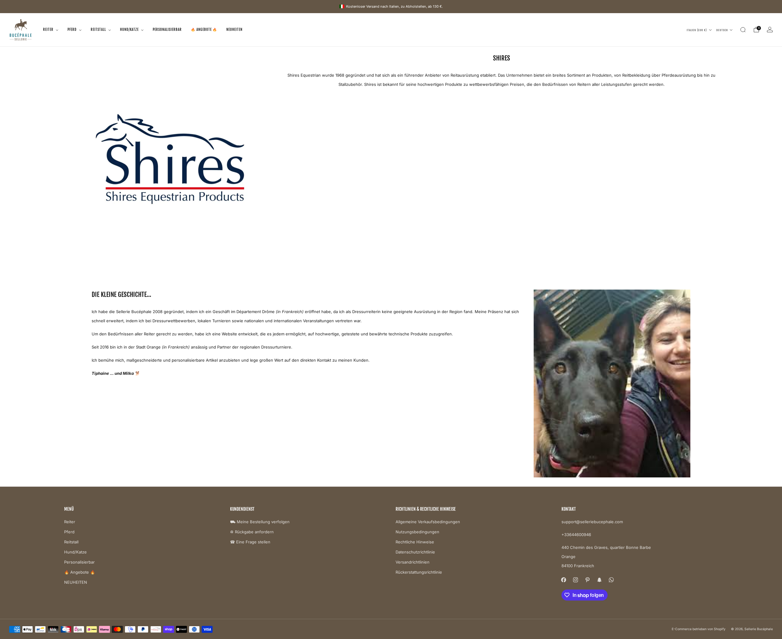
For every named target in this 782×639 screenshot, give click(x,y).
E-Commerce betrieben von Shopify (698, 629)
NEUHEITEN (234, 29)
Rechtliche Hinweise (415, 541)
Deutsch (722, 29)
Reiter (48, 29)
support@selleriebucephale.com (592, 521)
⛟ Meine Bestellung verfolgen (260, 521)
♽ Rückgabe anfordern (252, 531)
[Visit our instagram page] (576, 580)
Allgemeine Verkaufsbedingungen (428, 521)
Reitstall (98, 29)
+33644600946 (576, 534)
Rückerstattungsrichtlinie (419, 572)
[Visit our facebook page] (564, 580)
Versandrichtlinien (412, 562)
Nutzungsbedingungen (417, 531)
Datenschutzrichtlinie (415, 552)
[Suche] (743, 30)
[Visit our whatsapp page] (611, 580)
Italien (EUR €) (697, 29)
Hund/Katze (129, 29)
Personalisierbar (167, 29)
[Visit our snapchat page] (599, 580)
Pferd (72, 29)
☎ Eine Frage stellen (250, 541)
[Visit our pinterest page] (588, 580)
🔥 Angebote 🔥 (204, 29)
